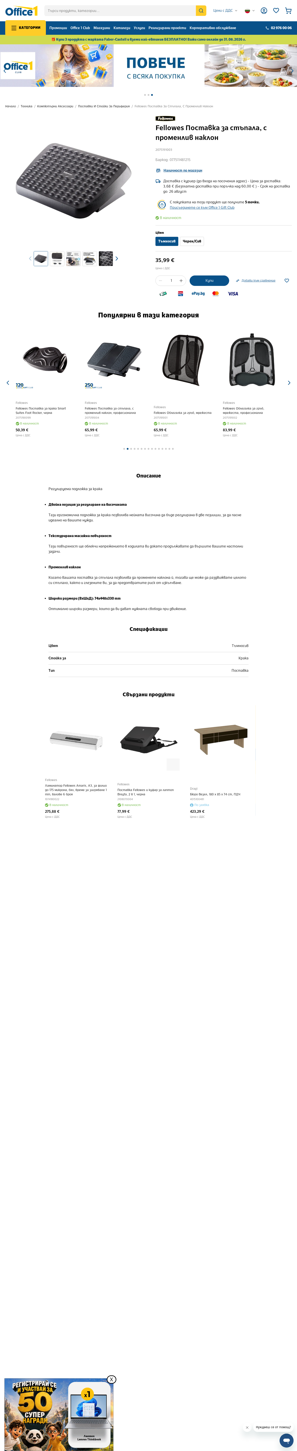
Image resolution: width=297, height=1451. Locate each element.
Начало (10, 106)
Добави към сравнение (258, 280)
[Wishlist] (276, 10)
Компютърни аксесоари (55, 106)
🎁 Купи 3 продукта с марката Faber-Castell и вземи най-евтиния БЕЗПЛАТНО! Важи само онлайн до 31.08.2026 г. (148, 39)
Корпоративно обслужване (213, 28)
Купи (209, 281)
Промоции (58, 28)
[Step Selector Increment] (181, 281)
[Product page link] (45, 360)
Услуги (139, 28)
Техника (26, 106)
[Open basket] (288, 10)
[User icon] (263, 10)
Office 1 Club (80, 28)
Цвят (159, 233)
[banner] (148, 65)
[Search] (201, 10)
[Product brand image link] (165, 119)
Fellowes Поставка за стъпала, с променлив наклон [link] (174, 106)
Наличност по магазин (183, 170)
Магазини (101, 28)
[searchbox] (125, 10)
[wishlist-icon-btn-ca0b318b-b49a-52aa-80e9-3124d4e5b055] (287, 281)
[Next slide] (116, 258)
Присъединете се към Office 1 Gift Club (202, 208)
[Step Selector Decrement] (160, 281)
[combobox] (225, 10)
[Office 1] (21, 11)
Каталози (121, 28)
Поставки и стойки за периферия (104, 106)
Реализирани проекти (167, 28)
